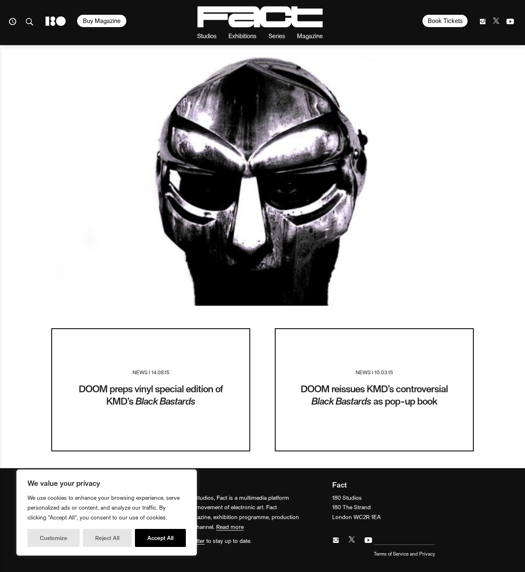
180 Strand (56, 21)
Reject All (107, 537)
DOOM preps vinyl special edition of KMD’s (151, 394)
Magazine (310, 35)
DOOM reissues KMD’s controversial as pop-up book (374, 394)
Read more (230, 526)
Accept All (160, 537)
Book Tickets (445, 20)
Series (277, 35)
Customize (53, 537)
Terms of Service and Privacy (404, 553)
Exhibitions (242, 35)
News (140, 372)
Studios (207, 35)
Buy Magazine (102, 20)
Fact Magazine (260, 16)
